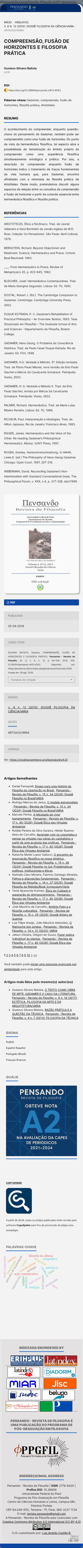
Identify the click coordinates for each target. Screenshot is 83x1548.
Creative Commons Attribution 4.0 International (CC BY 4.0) (41, 1521)
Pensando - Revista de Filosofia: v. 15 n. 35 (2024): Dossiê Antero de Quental (42, 914)
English (10, 1041)
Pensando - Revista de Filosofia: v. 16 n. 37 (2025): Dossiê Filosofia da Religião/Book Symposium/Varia (44, 882)
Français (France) (16, 1059)
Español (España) (15, 1047)
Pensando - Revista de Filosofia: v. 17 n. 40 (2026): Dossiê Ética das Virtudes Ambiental (45, 822)
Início (8, 22)
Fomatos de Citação (23, 679)
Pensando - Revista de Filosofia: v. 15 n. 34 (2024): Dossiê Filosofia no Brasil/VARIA (42, 794)
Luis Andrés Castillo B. (56, 1533)
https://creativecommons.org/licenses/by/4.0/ (39, 759)
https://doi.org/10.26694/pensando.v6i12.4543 (34, 90)
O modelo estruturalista (62, 802)
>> (35, 955)
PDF (12, 602)
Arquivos (21, 22)
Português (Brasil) (16, 1053)
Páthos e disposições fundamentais (35, 878)
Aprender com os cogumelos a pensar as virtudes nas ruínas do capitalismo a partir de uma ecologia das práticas (44, 838)
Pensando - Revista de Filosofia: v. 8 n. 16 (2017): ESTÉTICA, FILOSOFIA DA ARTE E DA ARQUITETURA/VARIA (44, 1001)
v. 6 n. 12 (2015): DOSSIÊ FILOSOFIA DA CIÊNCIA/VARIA (39, 26)
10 (28, 955)
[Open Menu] (4, 8)
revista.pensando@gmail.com (46, 1513)
